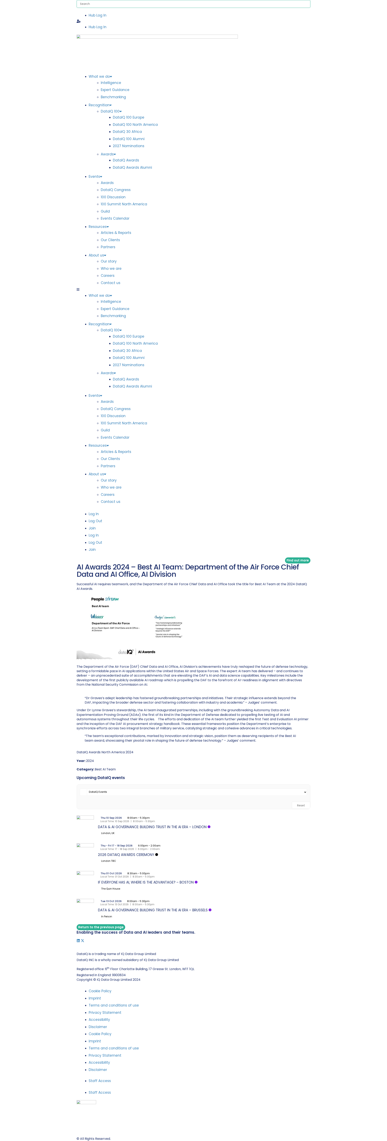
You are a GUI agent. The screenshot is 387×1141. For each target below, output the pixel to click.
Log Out (95, 521)
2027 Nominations (128, 146)
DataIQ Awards (126, 160)
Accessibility (99, 1019)
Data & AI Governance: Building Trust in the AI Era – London (152, 827)
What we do (99, 76)
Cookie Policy (100, 991)
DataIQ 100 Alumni (129, 138)
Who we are (111, 268)
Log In (94, 514)
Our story (109, 261)
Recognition (99, 105)
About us (96, 255)
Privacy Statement (105, 1012)
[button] (193, 21)
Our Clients (110, 240)
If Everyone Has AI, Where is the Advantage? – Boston (146, 882)
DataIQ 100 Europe (128, 117)
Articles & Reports (116, 232)
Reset (301, 805)
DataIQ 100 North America (135, 124)
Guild (105, 211)
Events (94, 176)
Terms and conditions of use (114, 1005)
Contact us (110, 282)
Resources (98, 226)
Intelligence (111, 82)
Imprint (95, 998)
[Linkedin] (78, 940)
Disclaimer (98, 1026)
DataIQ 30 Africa (127, 131)
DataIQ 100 (110, 111)
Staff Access (100, 1080)
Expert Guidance (115, 89)
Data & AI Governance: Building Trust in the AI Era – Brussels (153, 910)
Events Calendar (115, 218)
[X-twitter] (82, 940)
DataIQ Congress (116, 189)
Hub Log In (97, 15)
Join (92, 528)
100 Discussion (113, 197)
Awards (107, 154)
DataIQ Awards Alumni (132, 167)
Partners (108, 247)
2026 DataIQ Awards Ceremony (126, 854)
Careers (107, 275)
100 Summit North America (124, 204)
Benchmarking (113, 97)
